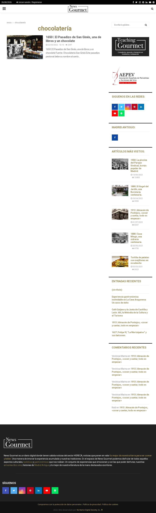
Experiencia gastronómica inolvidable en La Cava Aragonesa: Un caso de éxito (129, 300)
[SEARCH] (146, 25)
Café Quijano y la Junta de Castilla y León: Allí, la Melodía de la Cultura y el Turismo (130, 312)
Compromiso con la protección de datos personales (60, 504)
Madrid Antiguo (41, 465)
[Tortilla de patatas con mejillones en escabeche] (120, 261)
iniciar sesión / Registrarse (30, 2)
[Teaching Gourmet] (130, 55)
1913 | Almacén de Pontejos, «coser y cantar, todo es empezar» (130, 359)
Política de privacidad (92, 504)
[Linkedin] (146, 2)
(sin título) (117, 290)
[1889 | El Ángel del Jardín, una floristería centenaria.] (120, 190)
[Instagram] (140, 2)
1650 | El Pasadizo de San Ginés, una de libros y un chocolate (73, 39)
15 (63, 45)
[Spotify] (153, 2)
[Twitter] (136, 2)
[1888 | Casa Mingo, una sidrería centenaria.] (120, 237)
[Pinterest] (143, 2)
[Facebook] (133, 2)
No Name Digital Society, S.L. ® (90, 510)
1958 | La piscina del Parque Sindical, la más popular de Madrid (139, 165)
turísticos (27, 462)
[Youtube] (150, 2)
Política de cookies (110, 504)
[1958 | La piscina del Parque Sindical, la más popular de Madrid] (120, 164)
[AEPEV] (130, 84)
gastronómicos (41, 462)
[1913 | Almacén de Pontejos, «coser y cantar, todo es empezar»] (120, 214)
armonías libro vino (13, 465)
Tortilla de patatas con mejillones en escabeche (140, 260)
